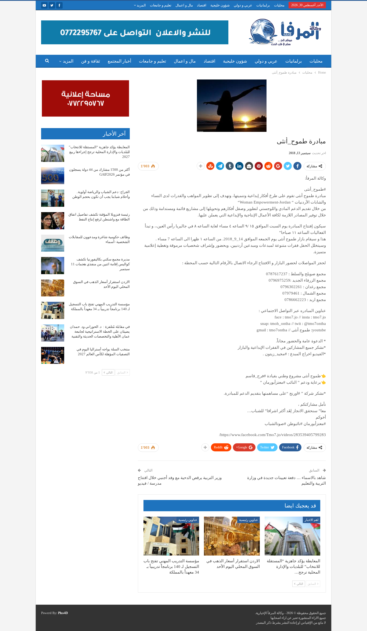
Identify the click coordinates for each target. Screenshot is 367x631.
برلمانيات (263, 5)
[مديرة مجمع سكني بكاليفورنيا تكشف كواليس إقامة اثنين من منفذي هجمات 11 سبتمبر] (52, 265)
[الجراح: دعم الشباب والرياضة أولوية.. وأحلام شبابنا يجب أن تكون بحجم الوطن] (52, 198)
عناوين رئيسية (248, 520)
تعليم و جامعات (160, 5)
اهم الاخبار (311, 520)
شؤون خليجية (220, 5)
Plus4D (63, 613)
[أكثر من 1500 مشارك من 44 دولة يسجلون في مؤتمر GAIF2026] (52, 175)
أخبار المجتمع (119, 61)
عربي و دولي (243, 5)
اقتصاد (201, 5)
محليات (279, 5)
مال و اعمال (184, 5)
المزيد (141, 5)
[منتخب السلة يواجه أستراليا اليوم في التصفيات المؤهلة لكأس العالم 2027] (52, 355)
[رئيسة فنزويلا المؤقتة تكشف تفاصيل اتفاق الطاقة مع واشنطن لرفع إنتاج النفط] (52, 220)
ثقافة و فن (90, 61)
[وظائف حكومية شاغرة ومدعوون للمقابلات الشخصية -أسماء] (52, 243)
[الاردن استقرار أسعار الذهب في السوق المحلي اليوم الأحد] (232, 536)
